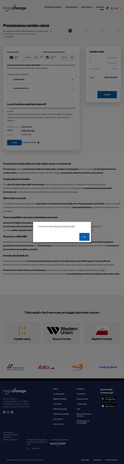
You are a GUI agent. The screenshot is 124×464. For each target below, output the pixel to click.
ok (84, 237)
